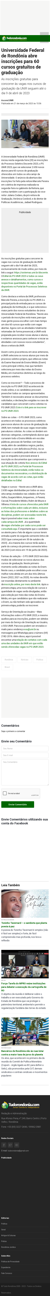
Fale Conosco (6, 1273)
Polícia (4, 1241)
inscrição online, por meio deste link (22, 584)
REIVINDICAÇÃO (6, 1048)
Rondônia (9, 659)
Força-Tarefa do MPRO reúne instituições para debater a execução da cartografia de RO (23, 987)
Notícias (24, 659)
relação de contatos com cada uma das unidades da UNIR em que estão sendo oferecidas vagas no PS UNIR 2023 (24, 643)
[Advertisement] (25, 697)
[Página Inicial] (14, 38)
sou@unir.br (30, 629)
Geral (3, 1230)
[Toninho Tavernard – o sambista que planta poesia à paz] (25, 903)
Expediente (5, 1267)
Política (39, 659)
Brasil (7, 667)
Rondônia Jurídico (8, 1247)
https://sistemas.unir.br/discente (31, 272)
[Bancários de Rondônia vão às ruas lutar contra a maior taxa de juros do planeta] (25, 1031)
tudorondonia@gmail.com (18, 1151)
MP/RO (3, 980)
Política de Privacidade (10, 1262)
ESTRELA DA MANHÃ (7, 920)
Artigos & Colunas (8, 1235)
